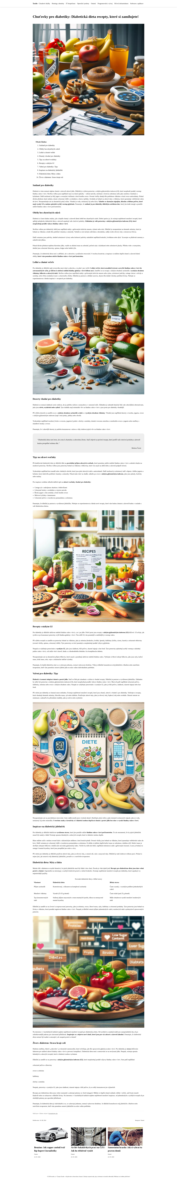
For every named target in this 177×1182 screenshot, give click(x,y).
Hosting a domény (58, 3)
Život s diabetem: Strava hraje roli (51, 177)
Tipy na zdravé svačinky (47, 160)
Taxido (35, 3)
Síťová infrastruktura (121, 3)
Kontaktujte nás (53, 1113)
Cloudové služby (44, 3)
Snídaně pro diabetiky (47, 145)
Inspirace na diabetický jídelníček (51, 170)
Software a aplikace (136, 3)
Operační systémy (83, 3)
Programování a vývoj (105, 3)
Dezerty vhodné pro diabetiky (49, 156)
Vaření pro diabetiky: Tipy (48, 167)
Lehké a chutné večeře (47, 152)
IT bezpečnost (70, 3)
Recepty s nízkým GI (46, 163)
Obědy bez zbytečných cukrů (49, 149)
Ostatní (93, 3)
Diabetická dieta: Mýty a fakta (49, 174)
